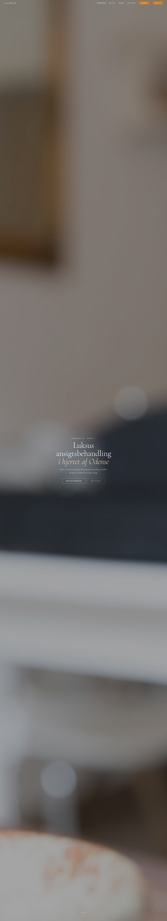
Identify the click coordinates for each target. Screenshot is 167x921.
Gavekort (144, 3)
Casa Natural (10, 3)
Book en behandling (74, 481)
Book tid (158, 3)
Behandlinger (101, 3)
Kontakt (121, 3)
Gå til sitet (131, 3)
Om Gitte (112, 3)
